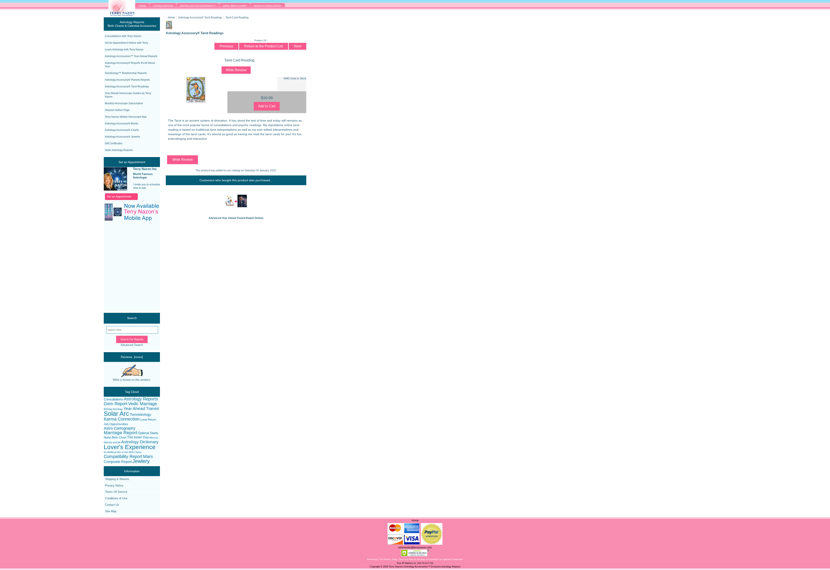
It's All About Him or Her (116, 452)
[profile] (115, 179)
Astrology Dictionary (139, 442)
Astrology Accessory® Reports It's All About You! (130, 64)
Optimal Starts (148, 433)
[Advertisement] (127, 266)
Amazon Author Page (117, 110)
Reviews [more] (132, 357)
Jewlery (141, 461)
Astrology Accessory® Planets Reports (127, 79)
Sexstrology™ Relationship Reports (126, 73)
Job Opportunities (116, 424)
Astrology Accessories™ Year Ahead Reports (131, 56)
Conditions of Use (116, 498)
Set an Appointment (119, 196)
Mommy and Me (112, 442)
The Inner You (138, 437)
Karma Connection (121, 419)
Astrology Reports (141, 399)
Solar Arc (116, 413)
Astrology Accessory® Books (121, 123)
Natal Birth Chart (115, 437)
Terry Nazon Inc (145, 169)
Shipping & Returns (117, 479)
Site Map (110, 511)
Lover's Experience (130, 447)
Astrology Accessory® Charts (122, 130)
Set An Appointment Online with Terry (126, 42)
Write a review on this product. (132, 379)
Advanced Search (132, 345)
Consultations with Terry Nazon (123, 36)
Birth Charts (135, 452)
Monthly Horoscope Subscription (124, 103)
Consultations (113, 399)
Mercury (153, 437)
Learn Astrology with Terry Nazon (124, 49)
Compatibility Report (123, 456)
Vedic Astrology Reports (119, 150)
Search (132, 318)
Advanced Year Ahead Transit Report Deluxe (236, 218)
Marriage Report (120, 432)
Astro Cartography (119, 428)
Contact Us (112, 504)
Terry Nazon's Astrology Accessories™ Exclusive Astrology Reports (424, 566)
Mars (148, 456)
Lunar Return (148, 419)
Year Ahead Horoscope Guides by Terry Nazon (128, 95)
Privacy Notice (114, 485)
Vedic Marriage (142, 403)
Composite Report (118, 462)
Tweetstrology (140, 414)
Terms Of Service (116, 491)
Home (171, 17)
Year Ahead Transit (141, 408)
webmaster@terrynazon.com (415, 547)
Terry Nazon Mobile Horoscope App (126, 116)
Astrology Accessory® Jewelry (122, 136)
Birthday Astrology (113, 409)
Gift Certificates (114, 143)
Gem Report (116, 403)
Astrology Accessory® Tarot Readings (127, 86)
